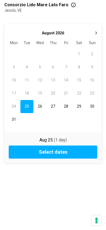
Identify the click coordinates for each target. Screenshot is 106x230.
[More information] (73, 5)
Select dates (53, 152)
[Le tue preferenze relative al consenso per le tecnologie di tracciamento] (96, 220)
